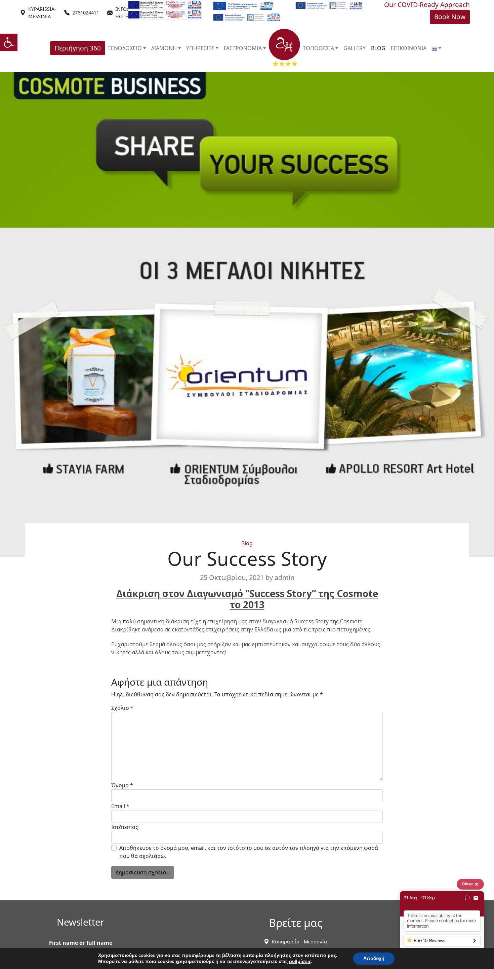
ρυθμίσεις (300, 962)
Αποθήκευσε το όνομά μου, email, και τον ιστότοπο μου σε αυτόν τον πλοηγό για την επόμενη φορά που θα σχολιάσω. (248, 852)
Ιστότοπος (124, 827)
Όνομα (122, 785)
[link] (8, 42)
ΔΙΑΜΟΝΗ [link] (164, 48)
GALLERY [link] (354, 48)
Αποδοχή (373, 958)
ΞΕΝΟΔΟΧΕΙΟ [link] (125, 48)
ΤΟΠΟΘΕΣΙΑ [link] (318, 48)
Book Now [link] (449, 16)
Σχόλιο (122, 708)
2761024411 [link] (85, 12)
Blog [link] (247, 543)
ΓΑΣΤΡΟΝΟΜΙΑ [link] (243, 48)
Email (120, 806)
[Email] (475, 898)
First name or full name (80, 942)
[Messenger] (467, 898)
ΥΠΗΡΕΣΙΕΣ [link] (200, 48)
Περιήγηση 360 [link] (77, 48)
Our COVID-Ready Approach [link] (427, 4)
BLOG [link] (378, 48)
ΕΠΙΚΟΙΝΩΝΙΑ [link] (408, 48)
